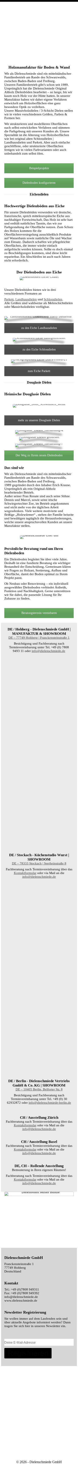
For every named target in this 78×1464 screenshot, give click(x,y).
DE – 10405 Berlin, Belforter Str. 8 (39, 1089)
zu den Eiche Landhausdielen (39, 328)
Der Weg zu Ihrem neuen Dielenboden (39, 455)
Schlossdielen (53, 299)
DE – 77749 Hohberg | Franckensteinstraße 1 (39, 637)
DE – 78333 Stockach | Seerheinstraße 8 (39, 863)
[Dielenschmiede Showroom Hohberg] (39, 678)
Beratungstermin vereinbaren (39, 613)
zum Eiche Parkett (39, 371)
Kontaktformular (25, 873)
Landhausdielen (26, 299)
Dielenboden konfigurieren (39, 182)
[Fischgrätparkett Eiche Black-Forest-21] (39, 904)
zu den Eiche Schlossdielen (39, 349)
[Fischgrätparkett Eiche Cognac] (39, 999)
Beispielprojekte (39, 168)
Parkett (9, 299)
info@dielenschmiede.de (48, 651)
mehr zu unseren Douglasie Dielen (39, 420)
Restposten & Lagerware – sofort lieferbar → (44, 6)
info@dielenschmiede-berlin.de (50, 1102)
